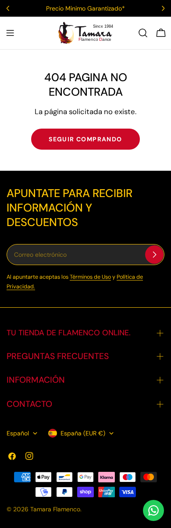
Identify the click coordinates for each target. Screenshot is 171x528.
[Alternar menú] (10, 33)
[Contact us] (153, 510)
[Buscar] (143, 33)
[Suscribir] (154, 254)
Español (18, 433)
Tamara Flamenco (55, 509)
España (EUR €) (83, 433)
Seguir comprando (85, 139)
